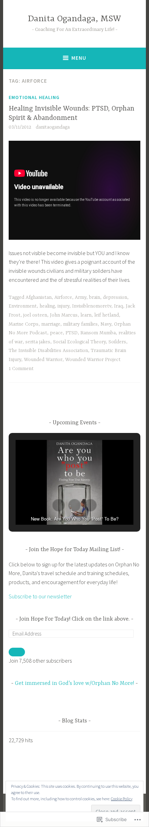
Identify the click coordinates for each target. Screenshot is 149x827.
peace (56, 333)
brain (94, 297)
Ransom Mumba (98, 333)
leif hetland (106, 315)
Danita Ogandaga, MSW (74, 19)
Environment (23, 306)
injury (63, 306)
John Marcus (64, 315)
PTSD (71, 333)
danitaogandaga (53, 127)
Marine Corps (23, 324)
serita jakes (37, 342)
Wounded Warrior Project (93, 359)
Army (80, 297)
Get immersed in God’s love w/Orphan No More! (74, 683)
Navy (105, 324)
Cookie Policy (121, 798)
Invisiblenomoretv (91, 306)
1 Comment (21, 368)
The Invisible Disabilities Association (48, 350)
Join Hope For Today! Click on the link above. (74, 619)
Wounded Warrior (43, 359)
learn (85, 315)
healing (47, 306)
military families (80, 324)
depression (115, 297)
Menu (78, 58)
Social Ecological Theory (79, 342)
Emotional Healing (34, 97)
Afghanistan (39, 297)
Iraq (118, 306)
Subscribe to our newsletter (40, 596)
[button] (58, 505)
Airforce (63, 297)
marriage (50, 324)
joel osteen (35, 315)
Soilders (117, 342)
